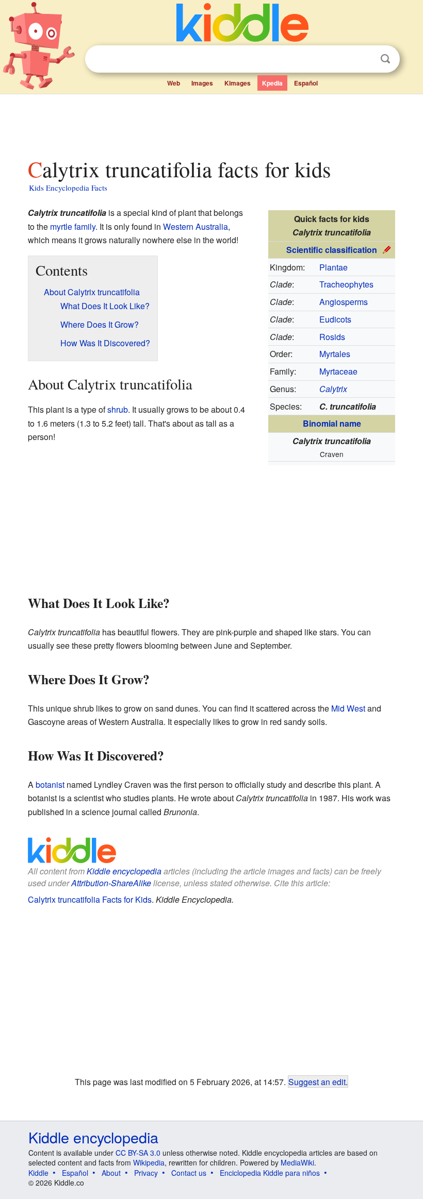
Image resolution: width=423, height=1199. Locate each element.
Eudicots (335, 319)
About (111, 1173)
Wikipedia (149, 1162)
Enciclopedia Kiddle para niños (270, 1173)
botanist (50, 784)
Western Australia (195, 226)
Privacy (146, 1173)
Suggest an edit (317, 1081)
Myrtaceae (338, 371)
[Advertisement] (212, 123)
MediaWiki (297, 1162)
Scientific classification (331, 250)
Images (202, 83)
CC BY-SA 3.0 (138, 1152)
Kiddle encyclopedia (124, 871)
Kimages (237, 83)
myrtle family (72, 226)
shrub (117, 409)
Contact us (188, 1173)
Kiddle (38, 1173)
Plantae (333, 267)
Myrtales (334, 354)
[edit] (387, 249)
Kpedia (272, 83)
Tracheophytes (346, 284)
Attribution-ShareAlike (111, 883)
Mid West (348, 708)
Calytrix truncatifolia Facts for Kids (90, 899)
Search (385, 59)
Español (306, 83)
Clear (364, 59)
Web (173, 83)
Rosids (332, 337)
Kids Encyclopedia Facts (68, 187)
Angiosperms (343, 302)
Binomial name (332, 423)
